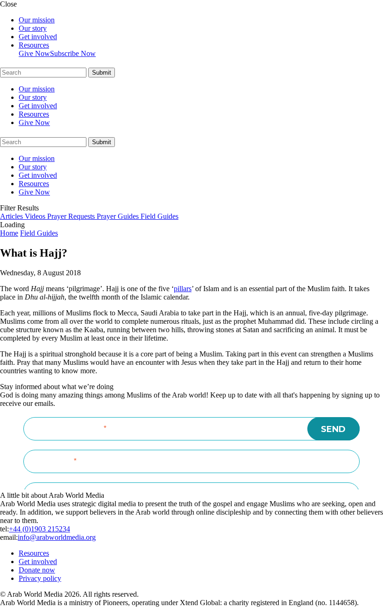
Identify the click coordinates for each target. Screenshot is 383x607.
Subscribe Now (73, 53)
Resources (34, 45)
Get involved (38, 37)
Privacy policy (40, 578)
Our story (33, 28)
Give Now (34, 53)
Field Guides (39, 233)
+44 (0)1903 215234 (39, 529)
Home (9, 233)
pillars (183, 289)
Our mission (37, 20)
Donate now (37, 570)
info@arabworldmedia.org (57, 537)
